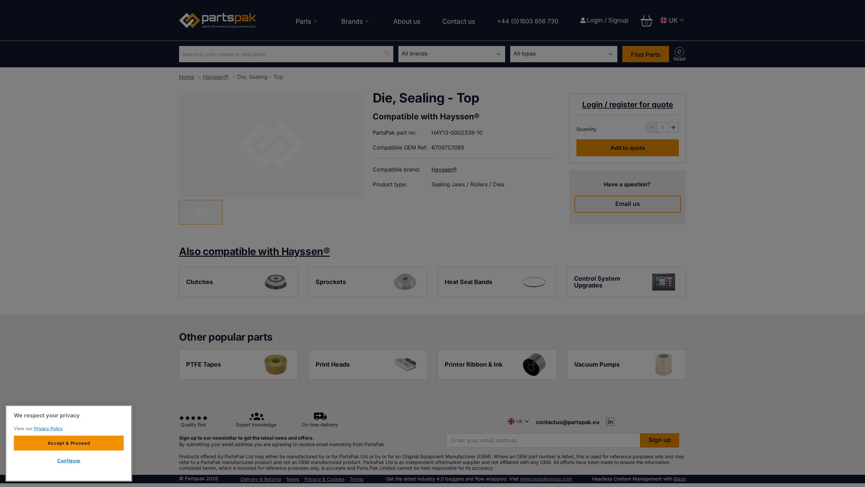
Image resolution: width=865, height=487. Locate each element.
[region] (68, 443)
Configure (68, 461)
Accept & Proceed (69, 443)
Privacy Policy (48, 428)
